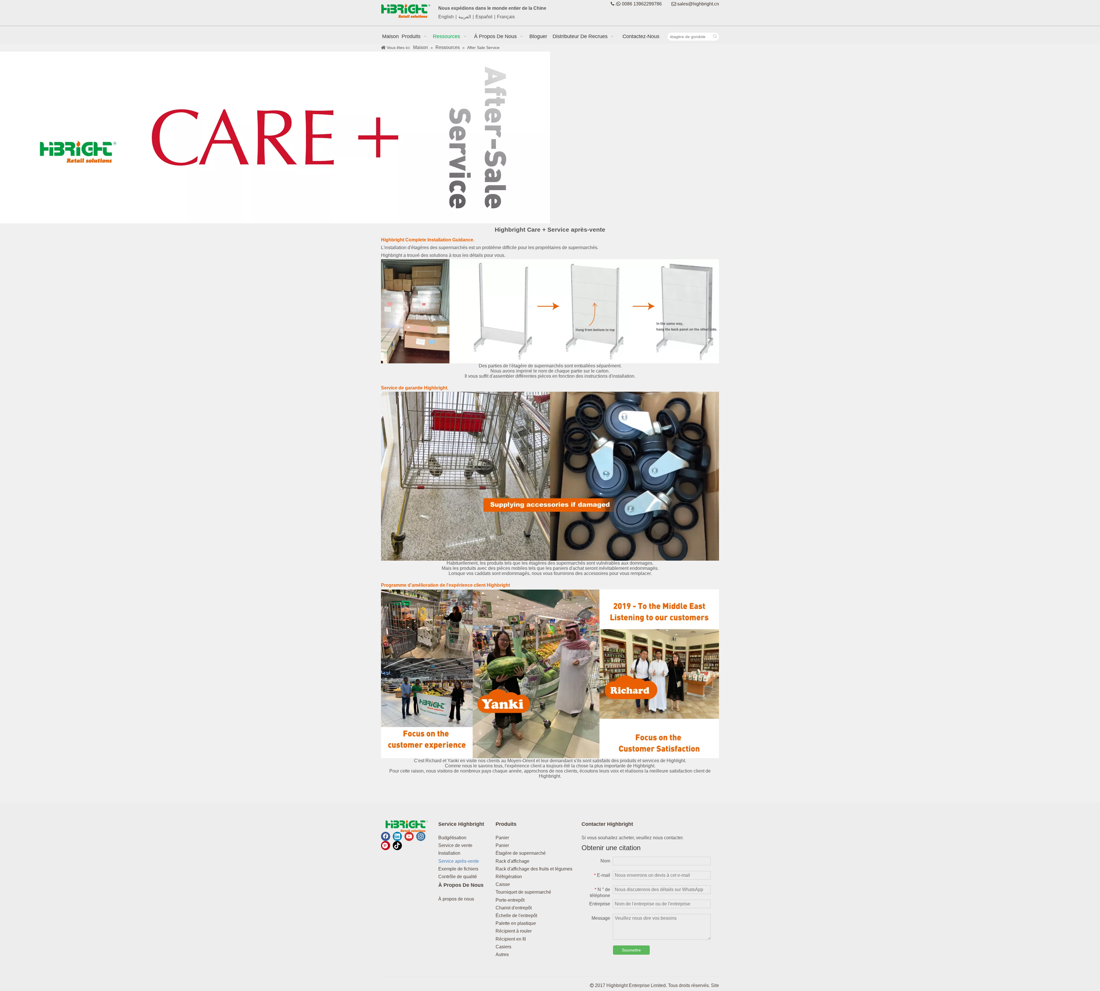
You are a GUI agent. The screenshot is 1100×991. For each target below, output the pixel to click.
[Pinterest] (385, 845)
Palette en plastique (516, 923)
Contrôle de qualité (457, 876)
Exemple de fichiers (458, 868)
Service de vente (455, 845)
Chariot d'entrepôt (514, 907)
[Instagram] (420, 836)
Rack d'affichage (512, 861)
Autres (502, 954)
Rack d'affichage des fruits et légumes (534, 868)
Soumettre (631, 950)
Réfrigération (509, 876)
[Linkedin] (397, 836)
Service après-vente (458, 861)
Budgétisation (452, 837)
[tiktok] (397, 845)
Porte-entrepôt (510, 900)
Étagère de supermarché (521, 853)
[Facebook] (385, 836)
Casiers (503, 946)
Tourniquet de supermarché (523, 892)
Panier (502, 837)
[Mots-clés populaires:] (715, 36)
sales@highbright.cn (698, 3)
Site (715, 985)
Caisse (503, 884)
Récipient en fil (511, 939)
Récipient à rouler (514, 931)
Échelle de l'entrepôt (516, 915)
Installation (449, 853)
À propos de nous (456, 899)
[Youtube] (409, 836)
